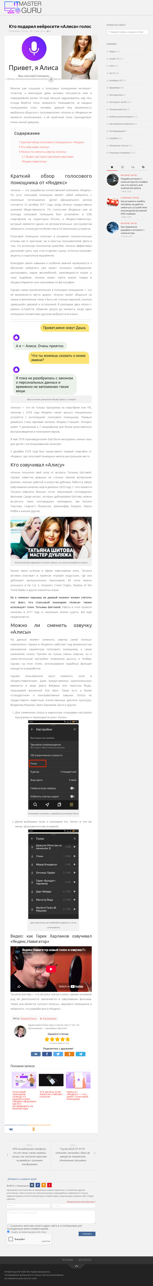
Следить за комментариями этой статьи (28, 1232)
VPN (111, 66)
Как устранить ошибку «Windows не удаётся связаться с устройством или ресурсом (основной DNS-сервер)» (134, 207)
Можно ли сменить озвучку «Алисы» (43, 151)
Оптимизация (116, 131)
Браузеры (114, 87)
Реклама (67, 1259)
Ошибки (113, 138)
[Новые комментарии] (133, 167)
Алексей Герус (29, 1018)
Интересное (116, 95)
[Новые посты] (122, 167)
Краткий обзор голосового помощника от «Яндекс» (52, 142)
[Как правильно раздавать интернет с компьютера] (113, 228)
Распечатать (49, 1018)
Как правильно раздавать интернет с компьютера (132, 230)
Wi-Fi (112, 73)
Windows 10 (115, 80)
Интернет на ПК (118, 102)
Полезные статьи (18, 31)
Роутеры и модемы (119, 152)
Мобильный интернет (121, 116)
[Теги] (143, 167)
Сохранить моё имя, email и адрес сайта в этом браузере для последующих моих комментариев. (44, 1227)
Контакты (84, 1259)
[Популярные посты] (112, 167)
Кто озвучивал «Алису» (34, 146)
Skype (112, 51)
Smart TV (114, 58)
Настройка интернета (121, 124)
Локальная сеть (118, 109)
